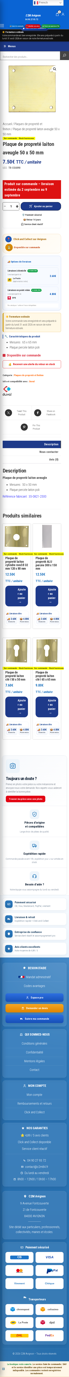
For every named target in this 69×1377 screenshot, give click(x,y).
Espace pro (37, 997)
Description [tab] (51, 444)
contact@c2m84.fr (36, 1167)
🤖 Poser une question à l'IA (50, 26)
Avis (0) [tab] (53, 459)
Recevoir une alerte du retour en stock (31, 364)
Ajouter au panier (43, 206)
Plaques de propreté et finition (29, 375)
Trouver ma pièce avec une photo (25, 799)
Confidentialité (34, 1052)
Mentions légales (34, 1061)
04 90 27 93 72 (36, 1160)
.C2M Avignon (33, 15)
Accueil (7, 124)
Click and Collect (34, 1112)
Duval (31, 381)
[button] (54, 69)
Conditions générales (34, 1043)
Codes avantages (34, 986)
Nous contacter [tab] (48, 452)
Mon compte (34, 1095)
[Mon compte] (63, 14)
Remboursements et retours (35, 1103)
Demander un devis (37, 1008)
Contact (34, 1070)
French (43, 2)
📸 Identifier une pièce (33, 26)
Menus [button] (12, 46)
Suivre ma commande (37, 1018)
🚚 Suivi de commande (17, 26)
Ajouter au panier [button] (22, 594)
